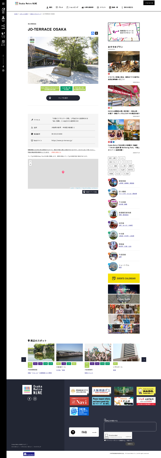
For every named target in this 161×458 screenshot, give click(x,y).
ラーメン (121, 158)
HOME (16, 14)
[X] (96, 33)
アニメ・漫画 (113, 166)
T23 (40, 363)
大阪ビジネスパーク (35, 14)
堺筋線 (121, 244)
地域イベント (89, 373)
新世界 (121, 246)
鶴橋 (125, 204)
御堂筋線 (122, 181)
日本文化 (130, 170)
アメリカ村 (122, 194)
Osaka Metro (113, 170)
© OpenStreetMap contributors (89, 188)
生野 (120, 257)
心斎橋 (121, 183)
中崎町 (131, 225)
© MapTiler (78, 188)
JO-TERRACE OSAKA (49, 14)
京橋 (120, 215)
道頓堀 (126, 183)
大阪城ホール (61, 367)
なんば (118, 174)
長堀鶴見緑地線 (125, 212)
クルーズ (35, 373)
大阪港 (132, 236)
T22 (35, 363)
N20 (30, 366)
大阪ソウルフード (114, 162)
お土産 (123, 170)
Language (148, 3)
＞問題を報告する (56, 152)
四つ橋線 (122, 191)
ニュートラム (124, 265)
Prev (23, 359)
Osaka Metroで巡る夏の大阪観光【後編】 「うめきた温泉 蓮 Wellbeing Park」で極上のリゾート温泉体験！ (124, 147)
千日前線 (122, 202)
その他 (58, 370)
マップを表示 (63, 98)
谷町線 (121, 223)
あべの (125, 225)
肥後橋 (135, 194)
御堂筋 (132, 183)
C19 (50, 363)
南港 (120, 267)
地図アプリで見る (91, 192)
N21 (30, 363)
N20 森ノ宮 (79, 88)
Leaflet (72, 188)
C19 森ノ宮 (66, 88)
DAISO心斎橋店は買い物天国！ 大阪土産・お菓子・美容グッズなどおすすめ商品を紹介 (124, 112)
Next (144, 359)
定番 (29, 373)
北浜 (130, 246)
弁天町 (126, 236)
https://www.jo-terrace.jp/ (62, 140)
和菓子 (131, 166)
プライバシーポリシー (112, 440)
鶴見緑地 (126, 215)
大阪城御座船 (32, 369)
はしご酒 (123, 166)
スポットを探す (24, 14)
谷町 (120, 225)
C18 (45, 363)
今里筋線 (122, 254)
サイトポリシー (15, 446)
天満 (125, 246)
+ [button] (30, 161)
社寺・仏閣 (112, 158)
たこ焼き (126, 174)
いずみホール (118, 367)
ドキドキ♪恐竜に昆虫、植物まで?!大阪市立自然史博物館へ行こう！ (123, 78)
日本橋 (121, 204)
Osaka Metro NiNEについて (19, 444)
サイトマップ (37, 446)
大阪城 (111, 174)
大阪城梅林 (89, 369)
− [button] (30, 164)
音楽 (63, 370)
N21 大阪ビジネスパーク (50, 88)
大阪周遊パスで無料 (45, 373)
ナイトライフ (127, 162)
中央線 (121, 234)
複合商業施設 (32, 24)
